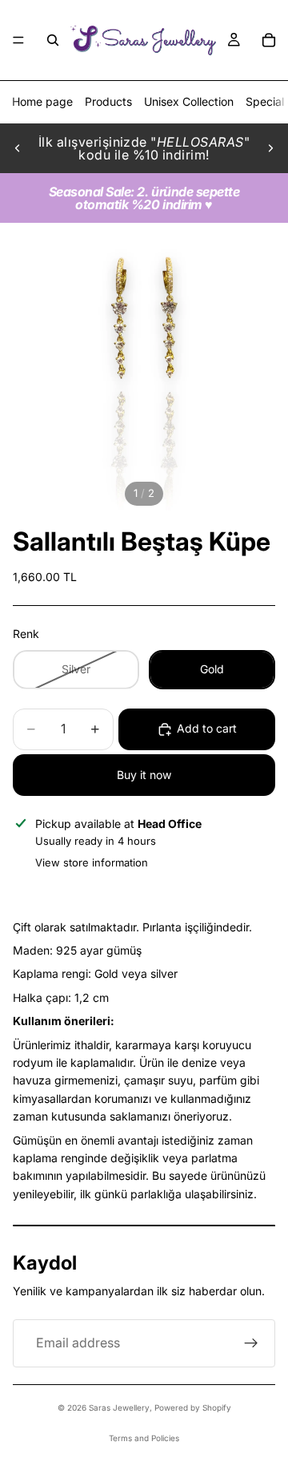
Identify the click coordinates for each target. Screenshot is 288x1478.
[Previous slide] (17, 148)
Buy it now (144, 774)
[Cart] (268, 40)
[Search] (52, 40)
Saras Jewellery (119, 1407)
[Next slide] (270, 148)
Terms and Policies (144, 1438)
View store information (91, 862)
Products (108, 101)
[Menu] (18, 40)
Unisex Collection (189, 101)
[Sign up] (251, 1343)
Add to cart (207, 728)
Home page (42, 101)
